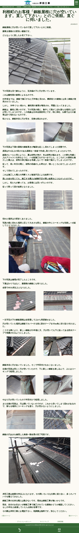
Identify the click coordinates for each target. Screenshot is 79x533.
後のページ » (73, 516)
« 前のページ (6, 516)
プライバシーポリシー (24, 521)
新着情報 (19, 6)
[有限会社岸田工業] (37, 3)
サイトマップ (44, 521)
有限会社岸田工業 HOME (8, 6)
